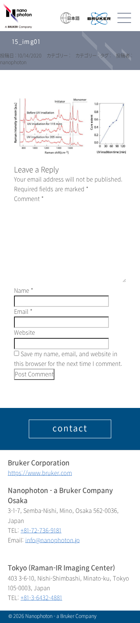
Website (24, 332)
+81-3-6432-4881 (41, 598)
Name (23, 290)
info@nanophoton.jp (52, 540)
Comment (29, 199)
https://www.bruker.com (40, 473)
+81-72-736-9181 (41, 530)
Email (23, 311)
